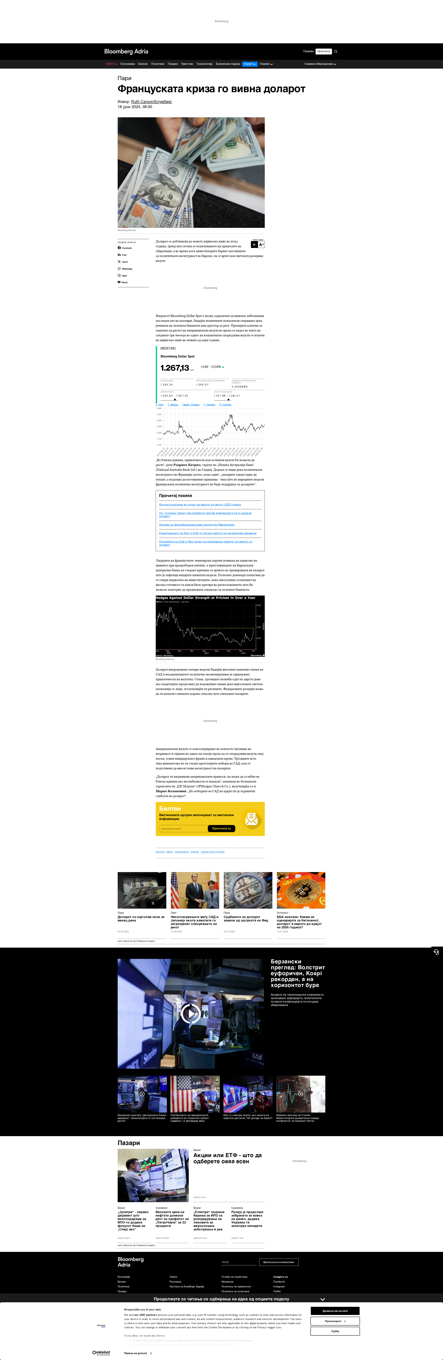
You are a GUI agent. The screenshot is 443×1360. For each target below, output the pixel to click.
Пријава (308, 51)
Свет (174, 913)
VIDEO (110, 64)
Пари (121, 913)
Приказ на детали (135, 1353)
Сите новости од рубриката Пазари (136, 941)
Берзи (197, 1150)
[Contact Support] (437, 952)
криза (195, 852)
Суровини (161, 1208)
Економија (128, 64)
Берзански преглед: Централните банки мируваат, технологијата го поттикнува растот (142, 1118)
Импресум (227, 1282)
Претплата (323, 51)
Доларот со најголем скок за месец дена (141, 919)
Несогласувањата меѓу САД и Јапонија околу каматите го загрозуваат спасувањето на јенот (195, 922)
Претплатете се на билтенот (279, 1262)
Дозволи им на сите (335, 1310)
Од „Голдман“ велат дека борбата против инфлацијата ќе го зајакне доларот (205, 515)
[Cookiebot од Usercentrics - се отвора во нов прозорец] (101, 1353)
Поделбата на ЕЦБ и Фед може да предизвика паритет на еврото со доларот (205, 543)
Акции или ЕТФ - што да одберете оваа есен (227, 1158)
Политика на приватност (236, 1286)
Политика (157, 64)
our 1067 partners (145, 1314)
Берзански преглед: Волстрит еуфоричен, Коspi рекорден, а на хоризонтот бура (298, 973)
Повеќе (265, 64)
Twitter (277, 1291)
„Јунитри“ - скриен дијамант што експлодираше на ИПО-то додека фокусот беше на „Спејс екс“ (133, 1221)
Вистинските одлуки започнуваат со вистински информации (196, 817)
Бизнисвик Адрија (228, 64)
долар (160, 852)
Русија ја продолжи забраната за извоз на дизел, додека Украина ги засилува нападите (247, 1219)
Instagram (279, 1286)
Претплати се (221, 828)
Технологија (204, 64)
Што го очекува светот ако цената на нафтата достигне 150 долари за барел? (248, 1117)
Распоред (175, 1282)
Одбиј (335, 1331)
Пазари (173, 64)
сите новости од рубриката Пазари (136, 1246)
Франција (182, 852)
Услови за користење (234, 1277)
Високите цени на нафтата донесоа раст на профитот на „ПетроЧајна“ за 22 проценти (172, 1219)
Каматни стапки (213, 852)
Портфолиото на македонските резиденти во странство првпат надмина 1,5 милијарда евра (189, 1118)
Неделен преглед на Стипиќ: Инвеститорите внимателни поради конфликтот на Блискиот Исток (297, 1118)
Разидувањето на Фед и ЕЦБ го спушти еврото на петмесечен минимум (207, 533)
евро (169, 852)
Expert (248, 64)
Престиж (187, 64)
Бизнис (143, 64)
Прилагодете (333, 1321)
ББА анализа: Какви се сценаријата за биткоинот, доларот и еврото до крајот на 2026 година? (299, 922)
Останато (282, 913)
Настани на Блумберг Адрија (187, 1286)
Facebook (279, 1282)
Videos (173, 1277)
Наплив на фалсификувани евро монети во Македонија (196, 525)
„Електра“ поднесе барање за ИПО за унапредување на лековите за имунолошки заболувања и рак (209, 1221)
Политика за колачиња (235, 1291)
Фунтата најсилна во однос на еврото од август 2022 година (200, 505)
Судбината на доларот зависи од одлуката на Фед (246, 919)
